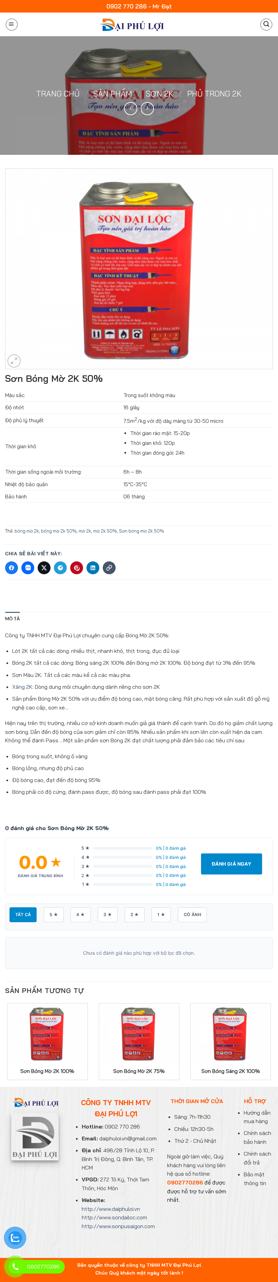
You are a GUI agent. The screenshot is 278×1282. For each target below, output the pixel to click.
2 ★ (135, 914)
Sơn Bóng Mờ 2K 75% (139, 1071)
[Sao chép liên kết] (109, 567)
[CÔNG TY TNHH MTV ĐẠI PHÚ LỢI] (131, 24)
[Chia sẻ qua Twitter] (44, 567)
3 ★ (107, 914)
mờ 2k (85, 531)
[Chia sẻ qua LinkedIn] (92, 567)
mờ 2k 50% (105, 531)
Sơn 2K (160, 94)
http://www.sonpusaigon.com (118, 1226)
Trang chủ (58, 94)
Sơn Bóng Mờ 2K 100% (47, 1071)
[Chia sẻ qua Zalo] (27, 567)
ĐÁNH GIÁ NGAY (231, 864)
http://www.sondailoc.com (114, 1217)
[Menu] (12, 24)
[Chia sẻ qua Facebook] (11, 567)
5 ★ (53, 914)
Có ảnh (192, 914)
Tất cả (23, 914)
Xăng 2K (22, 686)
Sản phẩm (112, 94)
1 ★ (161, 914)
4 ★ (80, 914)
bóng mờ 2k (27, 531)
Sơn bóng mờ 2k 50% (141, 531)
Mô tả (12, 618)
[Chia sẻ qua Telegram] (60, 567)
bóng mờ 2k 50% (59, 531)
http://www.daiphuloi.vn (111, 1208)
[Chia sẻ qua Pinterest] (76, 567)
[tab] (12, 618)
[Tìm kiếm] (266, 24)
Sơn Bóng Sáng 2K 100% (230, 1071)
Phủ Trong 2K (214, 94)
